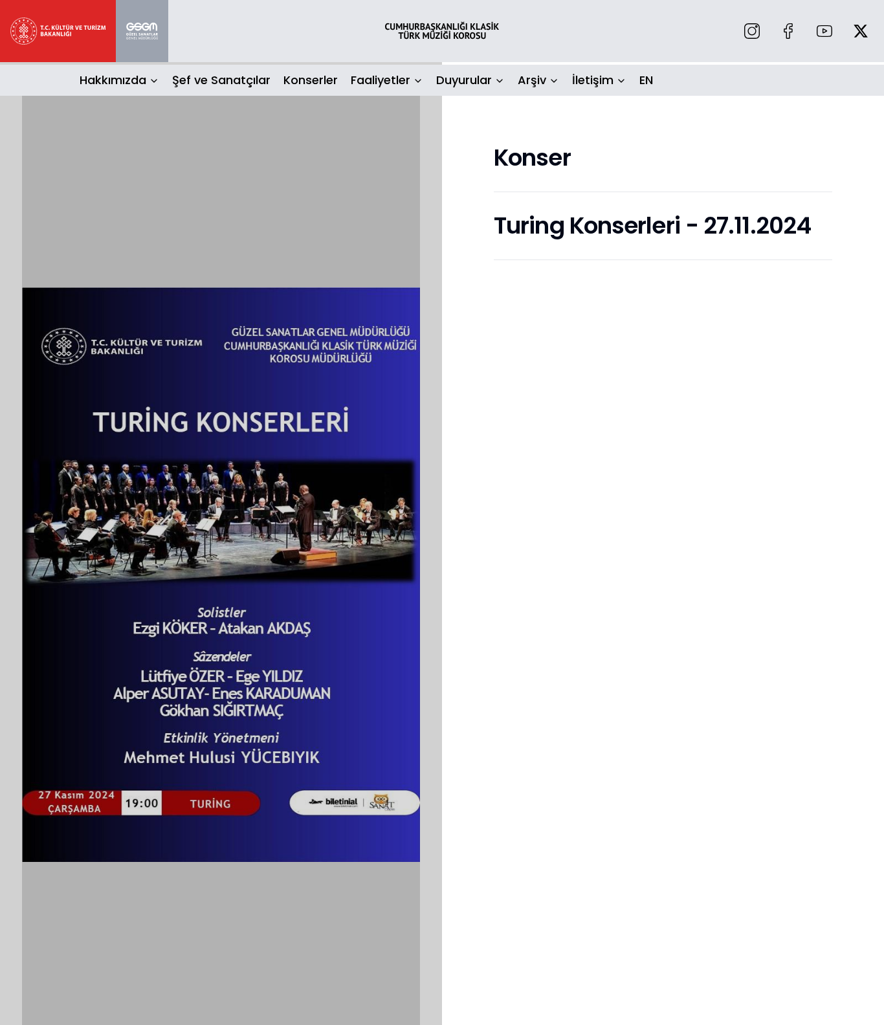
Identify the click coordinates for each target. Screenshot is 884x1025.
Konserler (310, 80)
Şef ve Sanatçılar (221, 80)
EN (646, 80)
